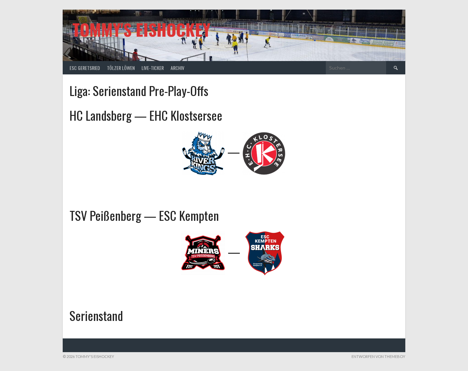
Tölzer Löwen (121, 67)
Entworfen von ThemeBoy (378, 356)
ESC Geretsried (85, 67)
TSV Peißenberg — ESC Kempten (144, 215)
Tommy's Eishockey (141, 29)
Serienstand (96, 315)
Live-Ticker (152, 67)
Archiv (177, 67)
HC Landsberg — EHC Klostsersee (146, 115)
